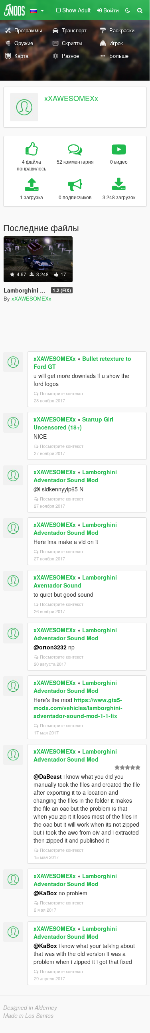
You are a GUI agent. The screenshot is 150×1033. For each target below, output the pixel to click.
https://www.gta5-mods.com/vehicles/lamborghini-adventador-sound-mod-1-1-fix (78, 708)
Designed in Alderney (30, 1007)
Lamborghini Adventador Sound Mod (75, 476)
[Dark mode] (127, 10)
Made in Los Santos (28, 1015)
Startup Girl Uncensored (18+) (73, 423)
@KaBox (45, 893)
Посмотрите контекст (61, 393)
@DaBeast (48, 776)
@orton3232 (50, 647)
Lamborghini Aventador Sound (75, 581)
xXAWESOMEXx (71, 98)
